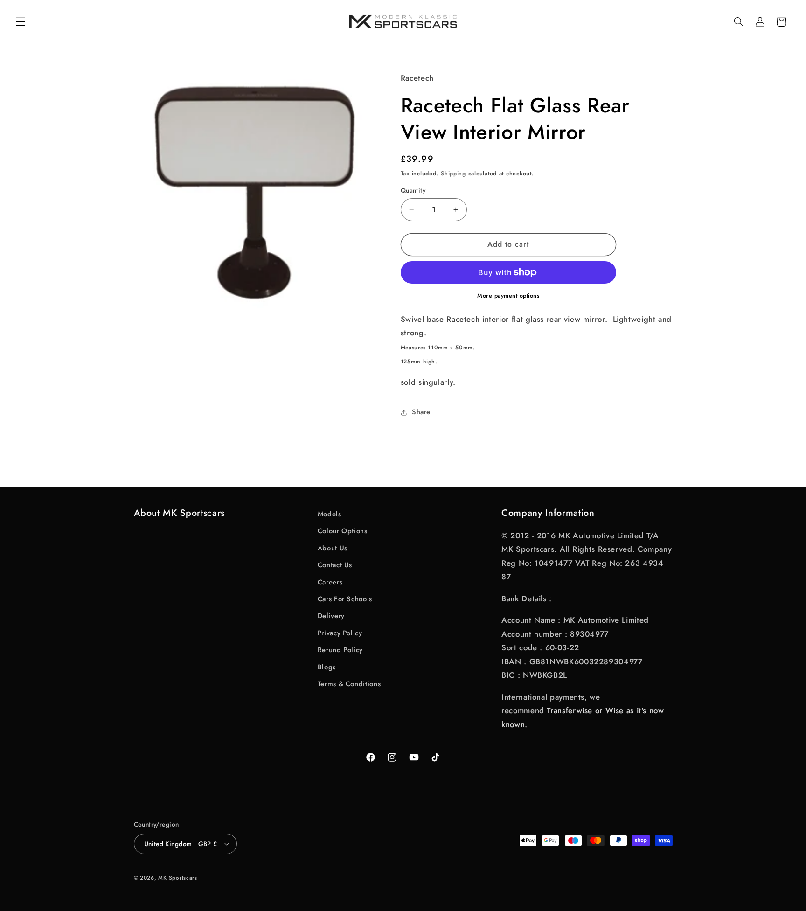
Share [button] (421, 412)
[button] (20, 22)
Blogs (327, 667)
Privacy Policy (340, 633)
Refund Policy (340, 650)
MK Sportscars (177, 878)
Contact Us (335, 565)
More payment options (508, 296)
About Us (332, 548)
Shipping (453, 173)
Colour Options (343, 531)
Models (329, 514)
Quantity (413, 190)
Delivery (331, 616)
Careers (330, 582)
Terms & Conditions (349, 684)
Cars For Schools (345, 599)
